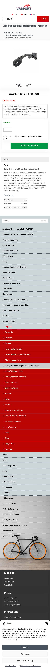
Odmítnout (25, 654)
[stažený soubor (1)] (20, 84)
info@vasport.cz (15, 605)
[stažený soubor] (30, 84)
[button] (46, 624)
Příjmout (25, 647)
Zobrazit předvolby (25, 660)
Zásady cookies (10, 666)
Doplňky (19, 32)
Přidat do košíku (29, 145)
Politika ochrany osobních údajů (30, 666)
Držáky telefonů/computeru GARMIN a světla (19, 35)
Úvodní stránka (8, 32)
